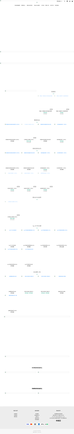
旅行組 (43, 5)
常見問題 (56, 5)
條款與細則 (37, 419)
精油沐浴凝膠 (37, 5)
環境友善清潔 (29, 5)
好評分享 (52, 5)
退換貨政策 (37, 418)
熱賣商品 (23, 5)
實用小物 (47, 5)
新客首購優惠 (17, 5)
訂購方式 (37, 416)
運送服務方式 (37, 415)
